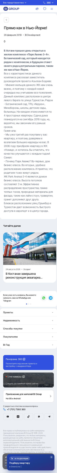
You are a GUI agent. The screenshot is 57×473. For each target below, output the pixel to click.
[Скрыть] (51, 457)
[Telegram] (49, 416)
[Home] (11, 9)
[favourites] (45, 8)
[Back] (6, 19)
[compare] (37, 8)
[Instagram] (18, 416)
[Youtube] (7, 416)
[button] (28, 312)
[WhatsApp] (39, 416)
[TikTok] (28, 416)
